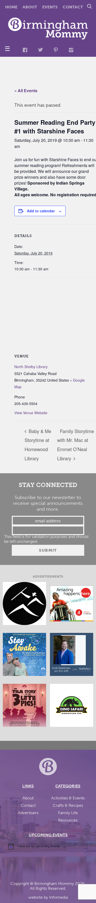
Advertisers (28, 812)
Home (11, 7)
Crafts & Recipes (68, 805)
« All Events (25, 90)
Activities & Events (68, 798)
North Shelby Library (31, 366)
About (30, 7)
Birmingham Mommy (54, 883)
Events (50, 7)
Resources (68, 820)
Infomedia (58, 897)
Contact (73, 7)
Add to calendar (41, 210)
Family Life (68, 812)
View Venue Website (30, 412)
